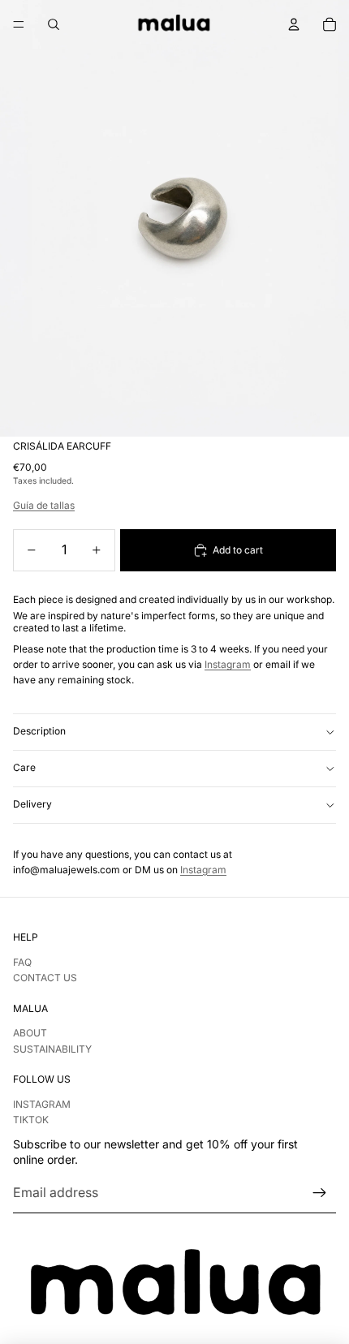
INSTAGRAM (42, 1104)
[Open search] (53, 24)
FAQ (22, 962)
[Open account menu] (294, 24)
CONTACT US (45, 977)
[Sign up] (320, 1193)
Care (24, 767)
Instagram (228, 664)
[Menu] (18, 24)
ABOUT (30, 1033)
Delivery (32, 804)
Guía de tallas (44, 505)
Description (39, 731)
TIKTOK (31, 1120)
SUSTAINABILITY (52, 1049)
